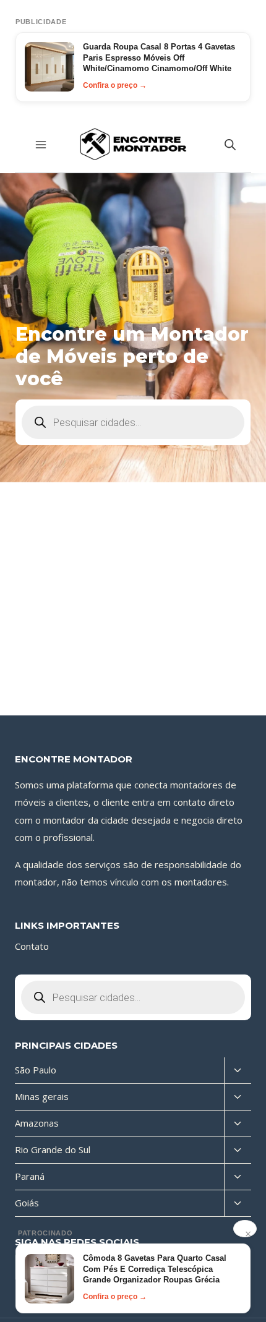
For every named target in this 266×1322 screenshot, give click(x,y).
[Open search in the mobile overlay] (230, 144)
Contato (32, 946)
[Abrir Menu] (41, 144)
